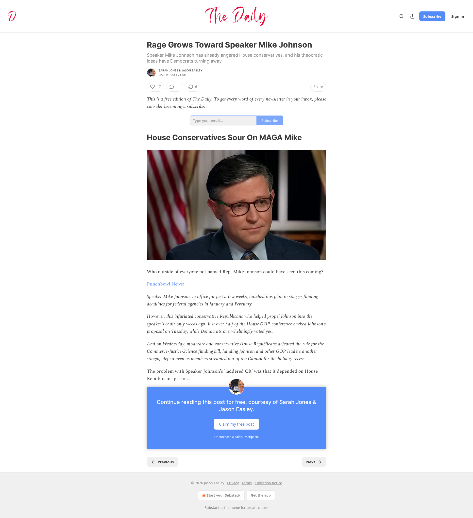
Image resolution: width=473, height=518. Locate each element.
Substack (212, 507)
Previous (166, 461)
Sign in (457, 16)
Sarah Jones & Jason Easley (181, 70)
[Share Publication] (412, 16)
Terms (247, 483)
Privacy (233, 483)
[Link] (140, 137)
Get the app (261, 495)
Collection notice (268, 483)
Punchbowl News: (165, 284)
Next (310, 461)
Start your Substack (223, 495)
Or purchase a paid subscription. (236, 437)
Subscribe (432, 16)
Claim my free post (236, 424)
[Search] (401, 16)
